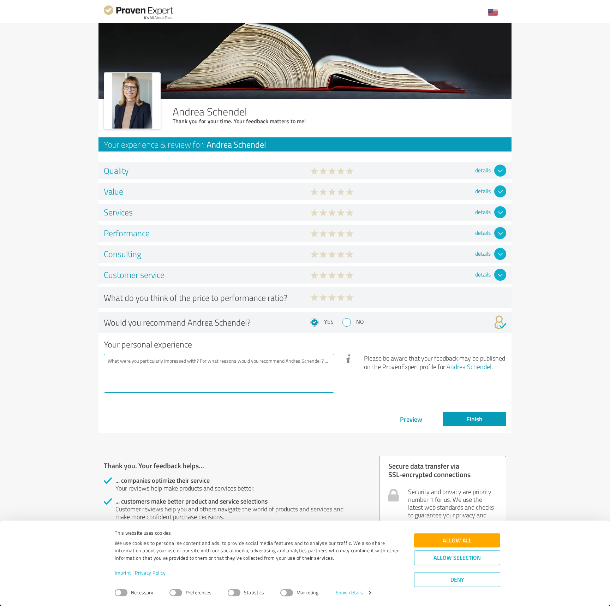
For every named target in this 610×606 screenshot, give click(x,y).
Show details (349, 592)
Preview (411, 419)
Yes (329, 322)
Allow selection (457, 558)
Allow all (457, 540)
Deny (457, 580)
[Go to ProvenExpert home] (138, 18)
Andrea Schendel (469, 366)
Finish (474, 418)
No (360, 322)
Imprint (123, 573)
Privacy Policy (150, 573)
